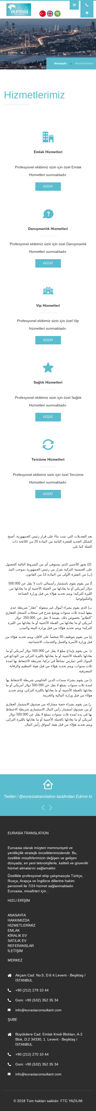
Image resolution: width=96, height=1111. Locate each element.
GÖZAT (48, 186)
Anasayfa (60, 63)
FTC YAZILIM (71, 1101)
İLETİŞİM (15, 951)
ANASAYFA (17, 915)
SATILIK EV (17, 941)
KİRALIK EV (17, 935)
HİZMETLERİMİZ (22, 925)
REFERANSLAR (21, 946)
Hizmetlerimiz (84, 63)
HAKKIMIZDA (18, 920)
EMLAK (14, 930)
